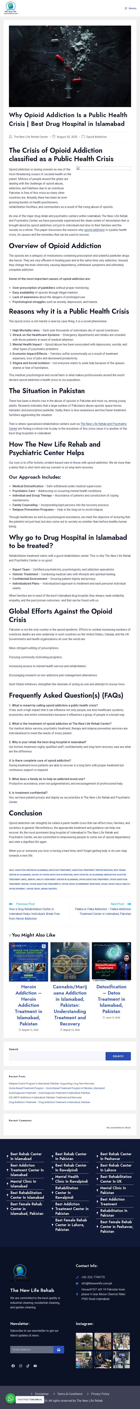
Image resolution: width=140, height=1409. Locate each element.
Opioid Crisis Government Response (81, 884)
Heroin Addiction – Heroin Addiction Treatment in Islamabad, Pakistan (28, 1005)
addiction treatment (60, 870)
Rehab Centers (49, 889)
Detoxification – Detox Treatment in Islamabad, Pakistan (111, 999)
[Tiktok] (28, 1366)
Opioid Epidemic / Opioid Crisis (24, 889)
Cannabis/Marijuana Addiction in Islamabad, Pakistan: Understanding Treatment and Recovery (70, 1005)
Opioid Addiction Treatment (94, 879)
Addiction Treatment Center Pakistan (92, 870)
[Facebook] (13, 1366)
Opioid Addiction (96, 136)
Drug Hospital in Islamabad (88, 875)
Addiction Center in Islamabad (31, 870)
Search (13, 1049)
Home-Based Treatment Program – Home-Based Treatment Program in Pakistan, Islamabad (57, 1088)
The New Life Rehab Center (31, 136)
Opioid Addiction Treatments (45, 884)
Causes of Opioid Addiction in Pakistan (52, 875)
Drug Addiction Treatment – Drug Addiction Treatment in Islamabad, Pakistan (49, 1102)
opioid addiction (94, 230)
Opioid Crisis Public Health (115, 884)
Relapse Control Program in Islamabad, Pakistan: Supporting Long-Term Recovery (51, 1083)
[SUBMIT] (58, 1349)
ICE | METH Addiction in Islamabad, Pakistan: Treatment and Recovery (45, 1097)
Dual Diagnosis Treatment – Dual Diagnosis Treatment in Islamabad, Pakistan (49, 1093)
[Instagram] (20, 1366)
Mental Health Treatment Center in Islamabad (53, 879)
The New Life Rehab (32, 1290)
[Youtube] (35, 1366)
